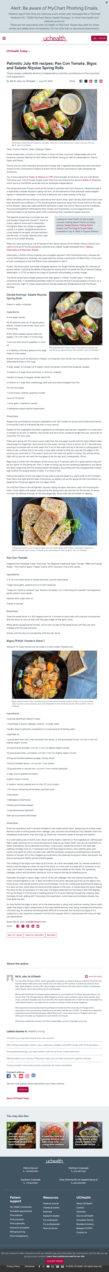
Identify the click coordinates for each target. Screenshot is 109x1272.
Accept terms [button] (55, 1261)
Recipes (51, 935)
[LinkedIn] (62, 1266)
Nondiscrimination (85, 1224)
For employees (50, 1220)
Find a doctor (16, 1215)
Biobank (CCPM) (84, 1228)
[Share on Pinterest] (90, 81)
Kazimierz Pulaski (30, 250)
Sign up (23, 1089)
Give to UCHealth (84, 1216)
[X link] (15, 1076)
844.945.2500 (80, 1183)
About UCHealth (84, 1203)
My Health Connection (21, 1207)
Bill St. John (15, 935)
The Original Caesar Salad (80, 228)
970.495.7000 (80, 1171)
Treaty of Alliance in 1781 (41, 177)
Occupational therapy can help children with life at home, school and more (43, 1051)
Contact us (81, 1232)
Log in (102, 38)
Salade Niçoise (71, 225)
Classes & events (51, 1207)
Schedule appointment (21, 1211)
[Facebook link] (9, 1076)
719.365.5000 (31, 1183)
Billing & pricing (17, 1231)
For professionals (51, 1224)
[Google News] (57, 1266)
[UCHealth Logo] (54, 1160)
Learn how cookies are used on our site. (66, 1256)
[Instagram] (52, 1266)
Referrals (47, 1211)
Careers (80, 1207)
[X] (43, 1266)
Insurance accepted (19, 1227)
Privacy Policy (13, 1266)
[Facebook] (39, 1266)
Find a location (17, 1219)
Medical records (51, 1203)
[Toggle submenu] (4, 38)
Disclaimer (30, 1266)
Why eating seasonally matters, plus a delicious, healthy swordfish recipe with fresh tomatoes (52, 1045)
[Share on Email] (101, 81)
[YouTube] (48, 1266)
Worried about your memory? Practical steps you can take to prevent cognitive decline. (49, 1058)
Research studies (51, 1216)
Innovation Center (85, 1220)
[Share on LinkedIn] (96, 81)
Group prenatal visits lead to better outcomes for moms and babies (39, 1065)
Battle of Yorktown (92, 180)
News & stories (50, 1228)
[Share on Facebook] (80, 81)
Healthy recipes (34, 935)
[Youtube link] (21, 1076)
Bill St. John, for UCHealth (22, 81)
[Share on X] (86, 81)
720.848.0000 (32, 1171)
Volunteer (81, 1211)
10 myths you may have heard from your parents (30, 1038)
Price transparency (19, 1236)
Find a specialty (17, 1223)
